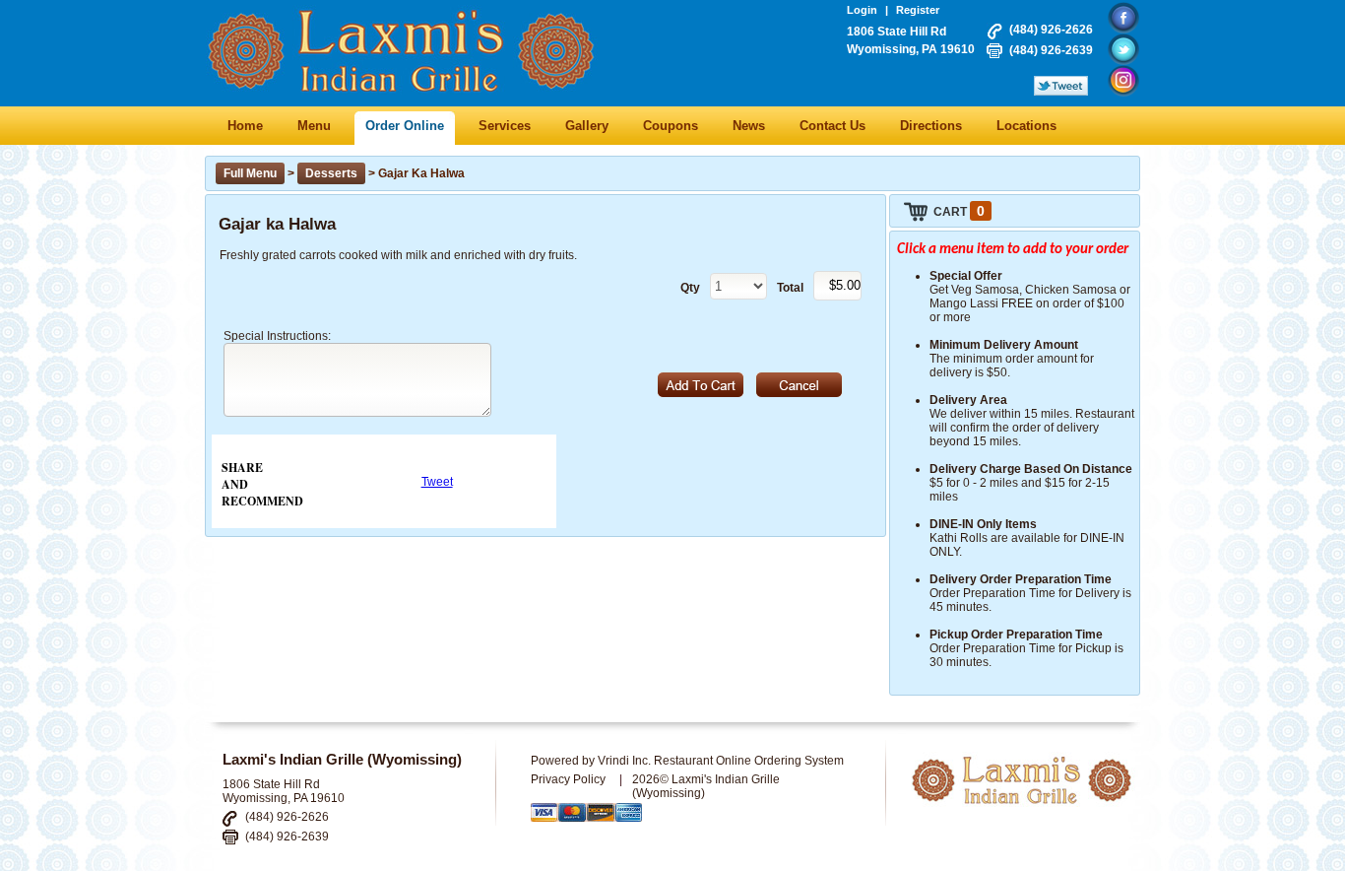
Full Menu (250, 173)
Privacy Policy (568, 779)
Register (917, 10)
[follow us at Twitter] (1123, 49)
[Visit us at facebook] (1123, 18)
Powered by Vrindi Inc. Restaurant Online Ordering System (687, 761)
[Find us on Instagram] (1123, 81)
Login (862, 10)
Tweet (437, 482)
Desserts (331, 173)
